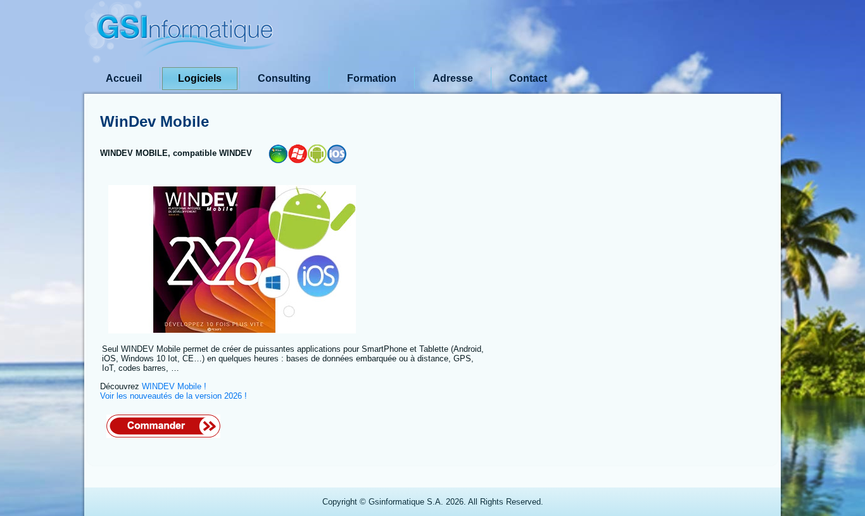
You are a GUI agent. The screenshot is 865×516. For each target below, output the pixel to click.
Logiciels (200, 78)
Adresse (452, 78)
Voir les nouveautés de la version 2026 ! (173, 396)
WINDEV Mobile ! (174, 386)
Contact (528, 78)
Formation (371, 78)
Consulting (284, 78)
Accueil (124, 78)
